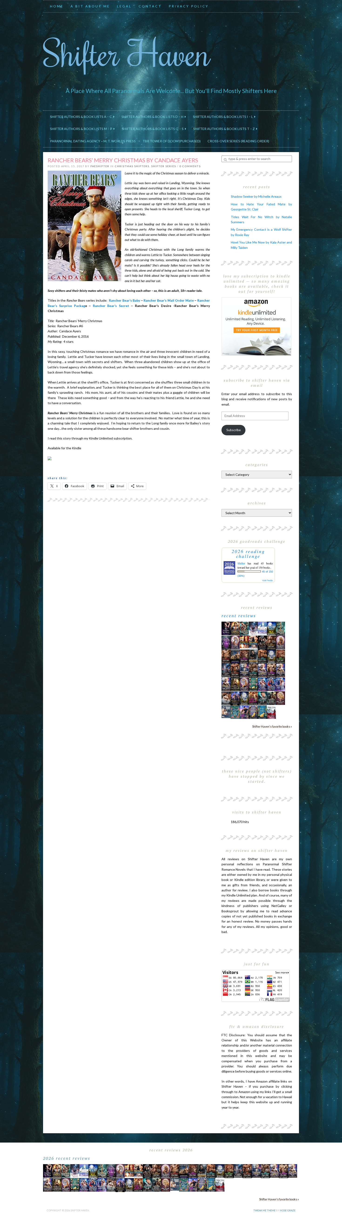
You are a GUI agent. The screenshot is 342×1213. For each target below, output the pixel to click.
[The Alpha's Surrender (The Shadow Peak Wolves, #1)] (253, 656)
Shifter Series (163, 166)
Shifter (241, 563)
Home (57, 6)
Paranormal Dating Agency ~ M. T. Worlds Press (93, 141)
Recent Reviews (238, 615)
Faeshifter (100, 166)
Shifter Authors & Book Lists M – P (82, 129)
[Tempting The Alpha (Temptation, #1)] (226, 628)
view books (267, 580)
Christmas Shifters (132, 166)
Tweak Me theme (264, 1210)
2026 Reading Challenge (248, 553)
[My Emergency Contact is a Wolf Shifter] (226, 711)
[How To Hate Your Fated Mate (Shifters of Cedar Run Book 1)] (244, 712)
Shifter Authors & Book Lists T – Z (224, 129)
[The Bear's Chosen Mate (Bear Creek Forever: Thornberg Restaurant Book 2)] (244, 698)
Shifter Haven (126, 52)
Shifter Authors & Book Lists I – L (223, 117)
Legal (124, 6)
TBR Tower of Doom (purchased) (172, 141)
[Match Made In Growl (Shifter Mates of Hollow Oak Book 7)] (244, 684)
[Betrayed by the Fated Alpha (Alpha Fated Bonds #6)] (280, 684)
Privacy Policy (189, 6)
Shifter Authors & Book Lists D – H (153, 117)
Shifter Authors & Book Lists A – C (81, 117)
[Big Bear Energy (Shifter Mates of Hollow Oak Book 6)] (280, 642)
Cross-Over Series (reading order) (238, 141)
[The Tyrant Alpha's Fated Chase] (235, 628)
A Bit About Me (90, 6)
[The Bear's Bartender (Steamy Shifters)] (253, 698)
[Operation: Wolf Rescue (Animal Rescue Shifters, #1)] (244, 642)
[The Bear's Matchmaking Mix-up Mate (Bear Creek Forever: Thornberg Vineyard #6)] (271, 628)
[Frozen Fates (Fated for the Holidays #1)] (226, 698)
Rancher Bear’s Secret (111, 306)
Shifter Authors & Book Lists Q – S (153, 129)
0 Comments (190, 166)
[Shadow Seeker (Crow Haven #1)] (271, 712)
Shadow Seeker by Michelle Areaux (256, 196)
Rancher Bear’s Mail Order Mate (169, 300)
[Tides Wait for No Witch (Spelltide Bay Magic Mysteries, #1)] (235, 712)
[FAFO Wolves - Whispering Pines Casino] (262, 642)
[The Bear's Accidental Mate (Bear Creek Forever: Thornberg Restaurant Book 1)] (271, 656)
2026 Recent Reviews (67, 1158)
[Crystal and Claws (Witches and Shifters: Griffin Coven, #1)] (226, 642)
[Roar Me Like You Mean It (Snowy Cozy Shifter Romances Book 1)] (253, 628)
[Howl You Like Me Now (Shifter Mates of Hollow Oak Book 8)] (280, 698)
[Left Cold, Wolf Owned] (271, 698)
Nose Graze (287, 1210)
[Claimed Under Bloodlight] (226, 670)
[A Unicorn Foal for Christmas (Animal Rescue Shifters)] (253, 642)
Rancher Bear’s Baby (124, 300)
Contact (150, 6)
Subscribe (233, 430)
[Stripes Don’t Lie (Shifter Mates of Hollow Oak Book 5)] (235, 642)
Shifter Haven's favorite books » (272, 726)
